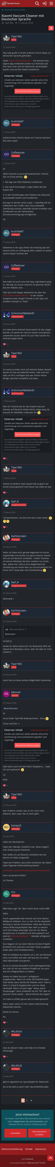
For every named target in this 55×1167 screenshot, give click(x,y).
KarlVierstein (12, 708)
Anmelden (15, 1133)
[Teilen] (51, 28)
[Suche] (37, 3)
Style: (27, 1159)
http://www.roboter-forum (15, 295)
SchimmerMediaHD (19, 936)
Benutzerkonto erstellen (39, 1133)
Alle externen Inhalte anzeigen (27, 91)
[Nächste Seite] (31, 1100)
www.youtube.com (39, 75)
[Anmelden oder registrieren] (44, 3)
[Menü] (51, 3)
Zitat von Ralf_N (16, 629)
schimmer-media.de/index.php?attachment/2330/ (26, 870)
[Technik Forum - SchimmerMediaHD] (10, 3)
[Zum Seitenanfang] (50, 1158)
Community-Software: (27, 1163)
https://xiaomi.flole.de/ (19, 60)
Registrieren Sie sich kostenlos (28, 1121)
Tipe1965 (9, 22)
